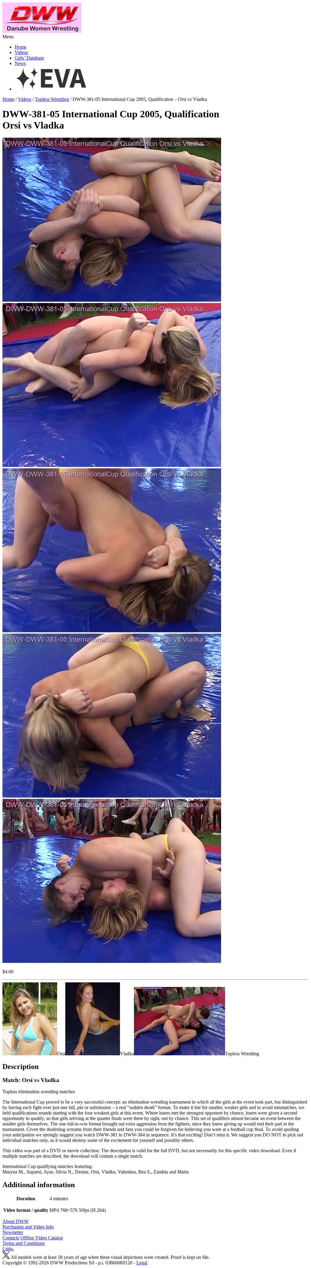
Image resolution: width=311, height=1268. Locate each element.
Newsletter (12, 1232)
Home (20, 47)
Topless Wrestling (52, 99)
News (20, 63)
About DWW (15, 1221)
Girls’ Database (29, 57)
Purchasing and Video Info (28, 1226)
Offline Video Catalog (41, 1237)
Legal (141, 1262)
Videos (21, 52)
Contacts (10, 1237)
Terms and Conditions (23, 1243)
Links (7, 1248)
